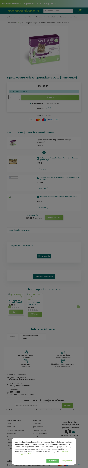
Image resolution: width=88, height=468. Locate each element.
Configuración (66, 461)
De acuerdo (52, 461)
